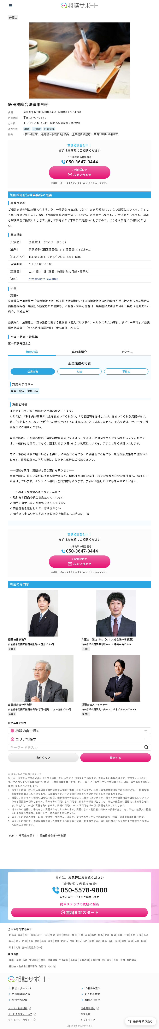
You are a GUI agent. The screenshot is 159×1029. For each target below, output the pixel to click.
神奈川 (67, 934)
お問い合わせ (92, 1000)
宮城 (33, 934)
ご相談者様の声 (21, 994)
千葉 (81, 934)
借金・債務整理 (49, 960)
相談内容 (32, 352)
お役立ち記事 (20, 1000)
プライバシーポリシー (20, 1020)
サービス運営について (20, 1014)
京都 (37, 941)
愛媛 (117, 941)
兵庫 (43, 941)
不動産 (126, 371)
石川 (24, 941)
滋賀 (50, 941)
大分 (18, 947)
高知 (124, 941)
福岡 (130, 941)
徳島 (104, 941)
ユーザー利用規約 (17, 1008)
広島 (72, 941)
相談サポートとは (22, 988)
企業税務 (95, 960)
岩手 (26, 934)
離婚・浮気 (15, 960)
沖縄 (39, 947)
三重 (126, 934)
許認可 (42, 966)
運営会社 (85, 1014)
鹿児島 (32, 947)
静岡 (113, 934)
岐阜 (120, 934)
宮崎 (24, 947)
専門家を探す (27, 835)
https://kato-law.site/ (43, 279)
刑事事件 (32, 966)
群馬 (100, 934)
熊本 (11, 947)
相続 (79, 371)
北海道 (12, 934)
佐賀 (137, 941)
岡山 (78, 941)
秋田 (39, 934)
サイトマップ (88, 1020)
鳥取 (91, 941)
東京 (59, 934)
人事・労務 (119, 960)
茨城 (87, 934)
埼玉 (74, 934)
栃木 (94, 934)
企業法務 (33, 371)
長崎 (143, 941)
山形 (46, 934)
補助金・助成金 (17, 966)
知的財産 (132, 960)
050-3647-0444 (82, 161)
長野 (132, 934)
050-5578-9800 (83, 890)
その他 (51, 966)
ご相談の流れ (92, 988)
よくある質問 (92, 994)
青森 (20, 934)
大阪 (30, 941)
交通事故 (34, 960)
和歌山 (64, 941)
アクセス (127, 352)
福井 (11, 941)
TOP (11, 835)
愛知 (107, 934)
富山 (18, 941)
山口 (85, 941)
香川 (111, 941)
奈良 (56, 941)
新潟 (145, 934)
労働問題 (64, 960)
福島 (52, 934)
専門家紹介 (79, 352)
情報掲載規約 (88, 1008)
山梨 (139, 934)
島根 (98, 941)
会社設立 (107, 960)
